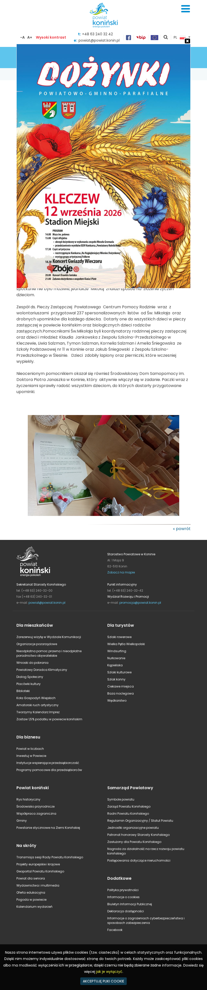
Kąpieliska (115, 665)
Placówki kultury (28, 684)
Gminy (21, 820)
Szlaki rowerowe (119, 637)
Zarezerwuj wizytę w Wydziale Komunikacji (48, 637)
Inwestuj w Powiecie (31, 756)
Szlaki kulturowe (119, 672)
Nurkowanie (116, 658)
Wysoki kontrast (51, 37)
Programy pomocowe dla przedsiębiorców (49, 770)
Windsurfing (116, 651)
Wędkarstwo (116, 700)
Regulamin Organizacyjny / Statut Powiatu (140, 820)
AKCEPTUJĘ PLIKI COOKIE (103, 981)
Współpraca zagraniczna (36, 813)
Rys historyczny (28, 799)
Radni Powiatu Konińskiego (128, 813)
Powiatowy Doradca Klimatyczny (41, 670)
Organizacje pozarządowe (36, 644)
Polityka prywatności (123, 890)
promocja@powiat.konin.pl (140, 602)
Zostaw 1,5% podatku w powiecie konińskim (49, 719)
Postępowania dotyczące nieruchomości (138, 860)
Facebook (114, 930)
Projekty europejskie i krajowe (38, 864)
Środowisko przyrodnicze (35, 806)
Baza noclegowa (120, 693)
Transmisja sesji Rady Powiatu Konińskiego (49, 857)
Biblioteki (23, 691)
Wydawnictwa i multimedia (37, 885)
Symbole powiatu (120, 799)
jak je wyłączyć (109, 971)
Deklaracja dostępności (125, 911)
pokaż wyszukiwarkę (165, 37)
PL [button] (175, 37)
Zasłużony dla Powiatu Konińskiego (134, 842)
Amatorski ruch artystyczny (37, 705)
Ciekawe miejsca (120, 686)
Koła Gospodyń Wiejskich (36, 698)
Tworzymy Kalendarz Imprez (38, 712)
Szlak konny (116, 679)
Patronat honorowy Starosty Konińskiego (138, 835)
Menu (185, 9)
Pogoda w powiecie (31, 899)
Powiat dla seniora (30, 878)
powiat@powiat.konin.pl (47, 602)
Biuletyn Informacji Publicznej (129, 904)
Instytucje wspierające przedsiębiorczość (47, 763)
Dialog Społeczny (29, 677)
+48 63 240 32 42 (97, 34)
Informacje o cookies (123, 897)
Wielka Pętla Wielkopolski (126, 644)
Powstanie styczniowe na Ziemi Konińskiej (48, 828)
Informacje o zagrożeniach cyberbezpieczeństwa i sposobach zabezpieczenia (146, 920)
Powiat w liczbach (30, 749)
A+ (29, 37)
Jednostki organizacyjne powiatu (133, 828)
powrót (183, 529)
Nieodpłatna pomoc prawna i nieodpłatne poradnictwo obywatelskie (49, 653)
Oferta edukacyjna (30, 892)
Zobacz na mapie (121, 572)
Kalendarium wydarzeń (34, 906)
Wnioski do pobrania (32, 663)
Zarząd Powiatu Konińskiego (128, 806)
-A (22, 37)
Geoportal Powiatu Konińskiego (40, 871)
